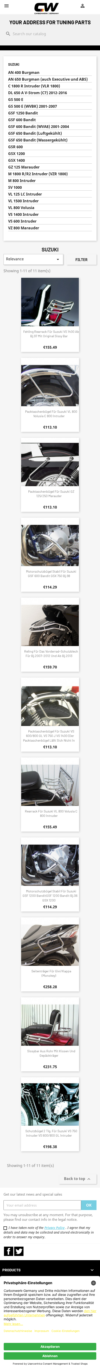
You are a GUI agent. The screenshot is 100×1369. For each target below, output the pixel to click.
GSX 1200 (16, 153)
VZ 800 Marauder (23, 228)
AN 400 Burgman (24, 72)
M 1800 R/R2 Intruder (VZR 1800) (38, 174)
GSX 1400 (16, 160)
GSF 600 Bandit (22, 119)
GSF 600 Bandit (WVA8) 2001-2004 (38, 126)
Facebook (8, 1251)
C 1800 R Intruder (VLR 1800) (34, 86)
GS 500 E (15, 99)
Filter (81, 259)
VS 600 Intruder (22, 221)
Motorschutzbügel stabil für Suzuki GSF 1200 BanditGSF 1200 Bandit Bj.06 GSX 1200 (50, 895)
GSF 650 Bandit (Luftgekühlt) (35, 133)
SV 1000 (15, 187)
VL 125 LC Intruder (25, 194)
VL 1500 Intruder (23, 201)
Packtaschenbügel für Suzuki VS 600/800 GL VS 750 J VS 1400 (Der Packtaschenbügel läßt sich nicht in (49, 736)
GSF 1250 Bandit (23, 113)
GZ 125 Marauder (24, 167)
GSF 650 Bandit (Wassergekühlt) (37, 140)
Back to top (78, 1179)
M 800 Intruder (22, 180)
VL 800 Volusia (21, 207)
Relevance (33, 259)
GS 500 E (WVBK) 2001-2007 (32, 106)
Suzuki (13, 64)
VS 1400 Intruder (23, 214)
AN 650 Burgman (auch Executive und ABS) (48, 79)
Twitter (18, 1251)
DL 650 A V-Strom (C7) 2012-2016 (37, 92)
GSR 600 (15, 146)
